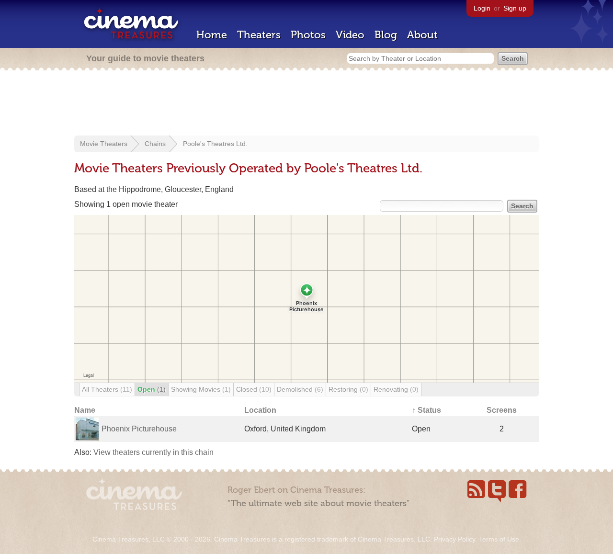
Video (350, 34)
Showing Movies (201, 389)
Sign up (514, 8)
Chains (155, 143)
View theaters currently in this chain (153, 452)
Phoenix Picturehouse (139, 429)
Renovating (396, 389)
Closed (254, 389)
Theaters (259, 34)
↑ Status (426, 410)
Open (151, 389)
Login (482, 8)
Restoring (348, 389)
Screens (502, 410)
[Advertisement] (306, 103)
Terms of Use (499, 539)
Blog (386, 34)
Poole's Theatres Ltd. (215, 143)
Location (260, 410)
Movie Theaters (103, 143)
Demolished (300, 389)
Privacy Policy (454, 539)
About (422, 34)
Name (84, 410)
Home (211, 34)
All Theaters (107, 389)
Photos (308, 34)
